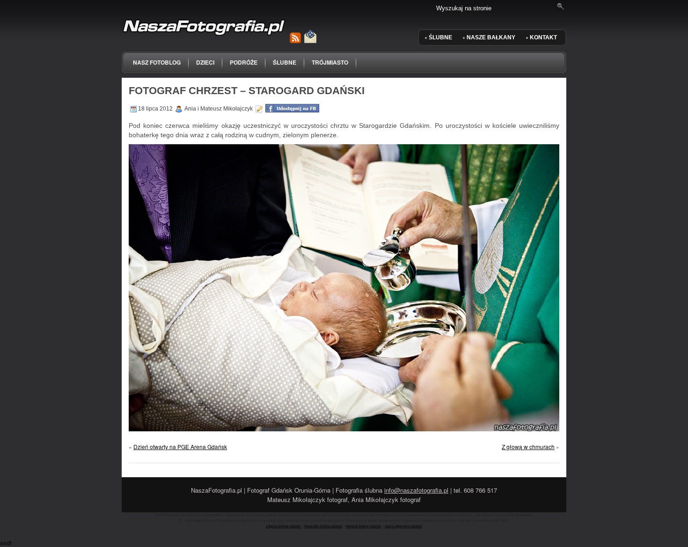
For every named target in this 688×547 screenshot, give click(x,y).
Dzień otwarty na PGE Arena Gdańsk (180, 447)
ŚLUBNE (440, 37)
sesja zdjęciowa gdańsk (403, 526)
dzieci (205, 62)
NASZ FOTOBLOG (157, 62)
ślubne (284, 62)
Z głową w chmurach (528, 447)
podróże (243, 62)
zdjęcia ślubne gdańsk (283, 526)
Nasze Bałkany (491, 37)
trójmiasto (330, 62)
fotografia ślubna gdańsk (323, 526)
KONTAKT (543, 37)
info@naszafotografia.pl (416, 490)
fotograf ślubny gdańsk (363, 526)
